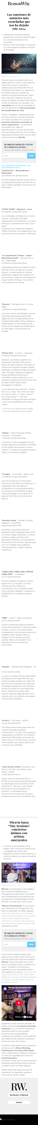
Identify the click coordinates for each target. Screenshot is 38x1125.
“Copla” (17, 277)
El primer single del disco (19, 694)
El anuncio (6, 229)
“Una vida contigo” (9, 494)
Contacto (19, 1102)
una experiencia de (13, 182)
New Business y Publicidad (19, 1095)
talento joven (21, 892)
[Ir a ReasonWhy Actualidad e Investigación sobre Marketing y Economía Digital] (19, 3)
